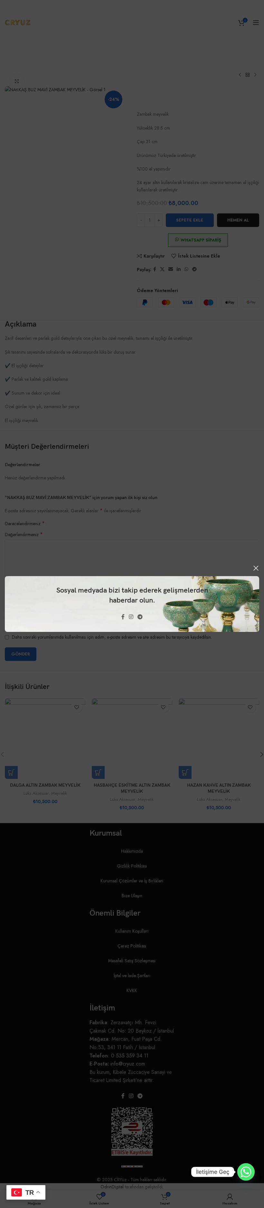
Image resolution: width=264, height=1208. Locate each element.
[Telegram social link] (140, 617)
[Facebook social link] (123, 617)
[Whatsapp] (246, 1172)
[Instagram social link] (131, 617)
